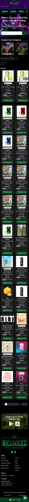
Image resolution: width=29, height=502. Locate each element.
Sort (11, 56)
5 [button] (17, 404)
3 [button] (11, 404)
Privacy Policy (8, 495)
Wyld (7, 298)
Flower (21, 54)
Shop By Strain (5, 468)
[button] (2, 2)
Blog (16, 460)
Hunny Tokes (21, 150)
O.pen (8, 85)
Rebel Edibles (7, 270)
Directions (17, 468)
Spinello (7, 383)
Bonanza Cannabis (7, 325)
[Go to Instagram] (15, 452)
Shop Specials (4, 460)
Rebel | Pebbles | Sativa (21, 329)
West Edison (21, 237)
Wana (21, 354)
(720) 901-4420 (5, 481)
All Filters (5, 58)
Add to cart (9, 100)
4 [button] (14, 404)
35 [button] (23, 404)
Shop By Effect (5, 465)
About (16, 458)
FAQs (16, 463)
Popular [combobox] (12, 58)
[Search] (25, 6)
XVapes (7, 120)
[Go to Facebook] (12, 452)
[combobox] (11, 6)
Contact (17, 465)
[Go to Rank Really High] (14, 500)
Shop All (7, 54)
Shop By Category (5, 463)
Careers (17, 470)
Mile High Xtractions (7, 356)
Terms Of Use (21, 495)
